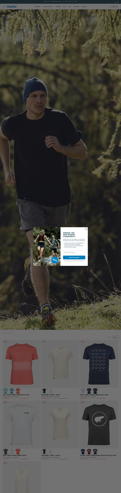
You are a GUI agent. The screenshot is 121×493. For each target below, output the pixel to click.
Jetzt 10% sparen (74, 257)
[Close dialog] (86, 229)
